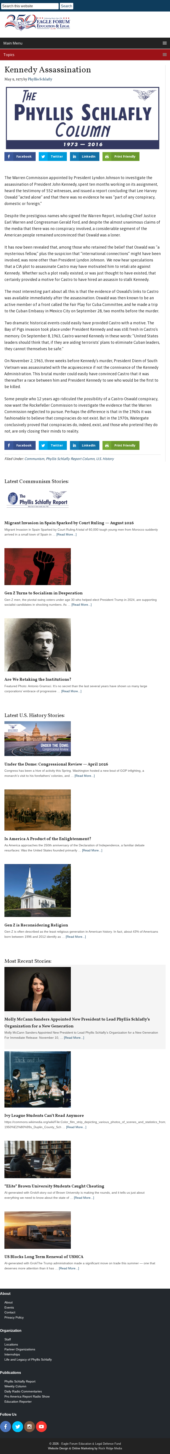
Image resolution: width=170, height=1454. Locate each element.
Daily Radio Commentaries (23, 1391)
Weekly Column (15, 1386)
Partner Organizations (19, 1349)
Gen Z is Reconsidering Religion (36, 925)
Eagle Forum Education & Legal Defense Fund (91, 1443)
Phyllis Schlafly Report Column (70, 459)
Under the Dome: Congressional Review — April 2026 (56, 764)
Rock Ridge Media (110, 1448)
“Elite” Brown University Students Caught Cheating (54, 1186)
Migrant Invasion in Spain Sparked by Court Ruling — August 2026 (69, 523)
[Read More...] (66, 534)
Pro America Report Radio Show (27, 1396)
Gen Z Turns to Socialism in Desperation (43, 593)
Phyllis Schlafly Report (19, 1381)
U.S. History (105, 459)
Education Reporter (18, 1401)
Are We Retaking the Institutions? (37, 680)
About (8, 1302)
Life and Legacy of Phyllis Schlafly (28, 1359)
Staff (7, 1339)
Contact (9, 1312)
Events (9, 1307)
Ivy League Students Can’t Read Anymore (44, 1116)
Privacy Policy (14, 1317)
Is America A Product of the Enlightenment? (47, 839)
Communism (34, 459)
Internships (12, 1354)
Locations (11, 1344)
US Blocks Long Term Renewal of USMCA (43, 1257)
